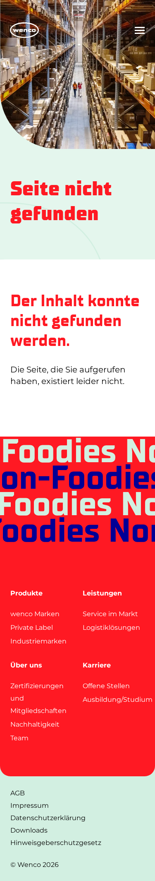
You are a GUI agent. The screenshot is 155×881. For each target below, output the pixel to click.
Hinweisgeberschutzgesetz (55, 843)
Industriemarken (38, 641)
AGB (17, 793)
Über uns (26, 665)
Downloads (29, 830)
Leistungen (102, 593)
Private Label (31, 627)
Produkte (26, 593)
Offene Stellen (106, 686)
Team (19, 738)
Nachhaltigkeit (35, 724)
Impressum (29, 805)
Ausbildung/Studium (118, 699)
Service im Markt (110, 614)
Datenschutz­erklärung (48, 818)
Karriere (97, 665)
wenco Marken (35, 614)
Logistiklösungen (111, 627)
